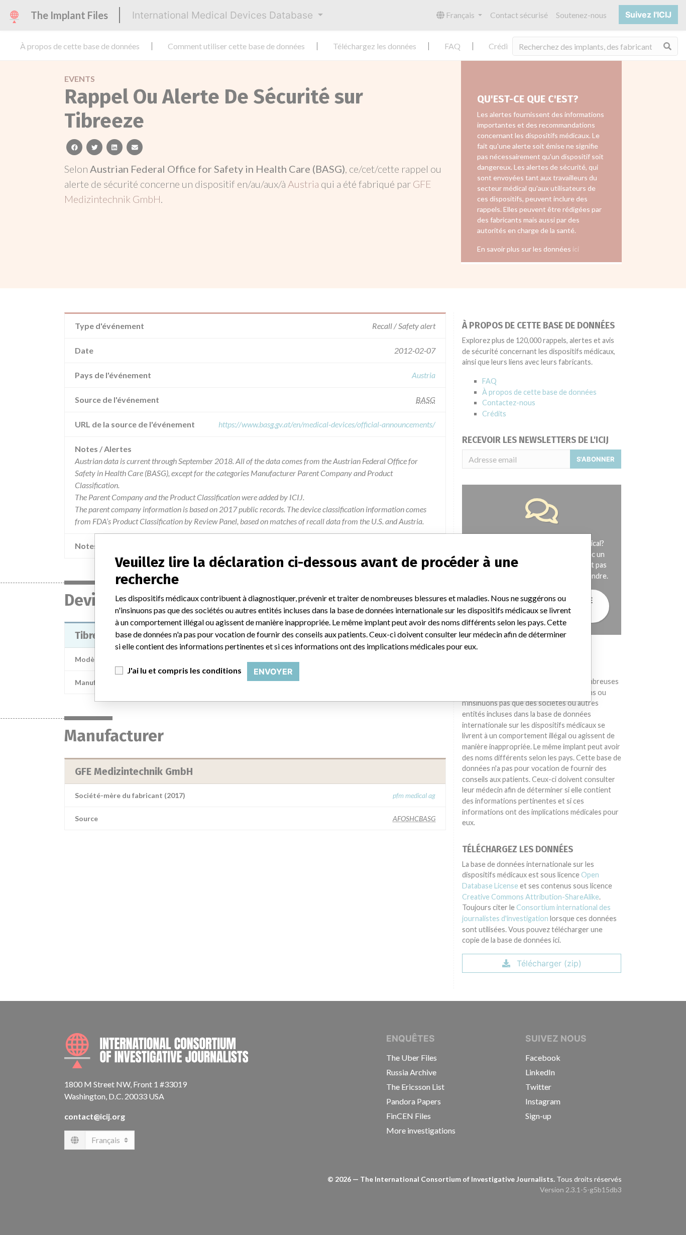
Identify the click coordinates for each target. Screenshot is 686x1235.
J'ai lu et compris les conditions (184, 670)
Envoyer (273, 671)
